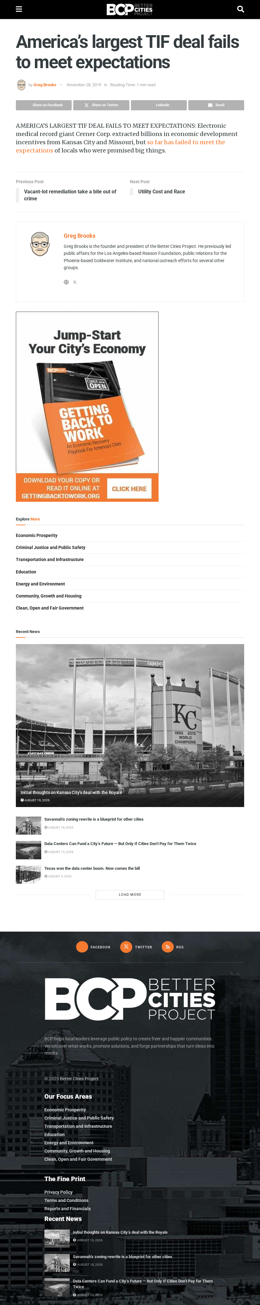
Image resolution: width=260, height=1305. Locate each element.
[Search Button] (240, 9)
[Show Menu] (19, 9)
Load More (130, 895)
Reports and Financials (67, 1208)
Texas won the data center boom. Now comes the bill (92, 868)
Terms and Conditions (66, 1200)
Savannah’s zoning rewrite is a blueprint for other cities (94, 819)
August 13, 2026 (61, 852)
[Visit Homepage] (130, 9)
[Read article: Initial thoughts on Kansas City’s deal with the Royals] (130, 725)
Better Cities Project (79, 1078)
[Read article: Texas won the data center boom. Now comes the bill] (28, 875)
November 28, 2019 (84, 84)
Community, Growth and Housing (48, 595)
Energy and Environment (40, 583)
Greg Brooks (45, 84)
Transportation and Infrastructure (50, 559)
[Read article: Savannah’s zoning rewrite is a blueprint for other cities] (28, 826)
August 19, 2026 (37, 800)
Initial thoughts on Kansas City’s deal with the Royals (71, 792)
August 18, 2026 (61, 827)
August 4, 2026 (60, 876)
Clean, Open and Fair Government (50, 608)
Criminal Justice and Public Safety (50, 547)
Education (26, 571)
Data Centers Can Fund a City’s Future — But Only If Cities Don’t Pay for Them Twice (120, 843)
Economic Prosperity (36, 535)
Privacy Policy (58, 1192)
